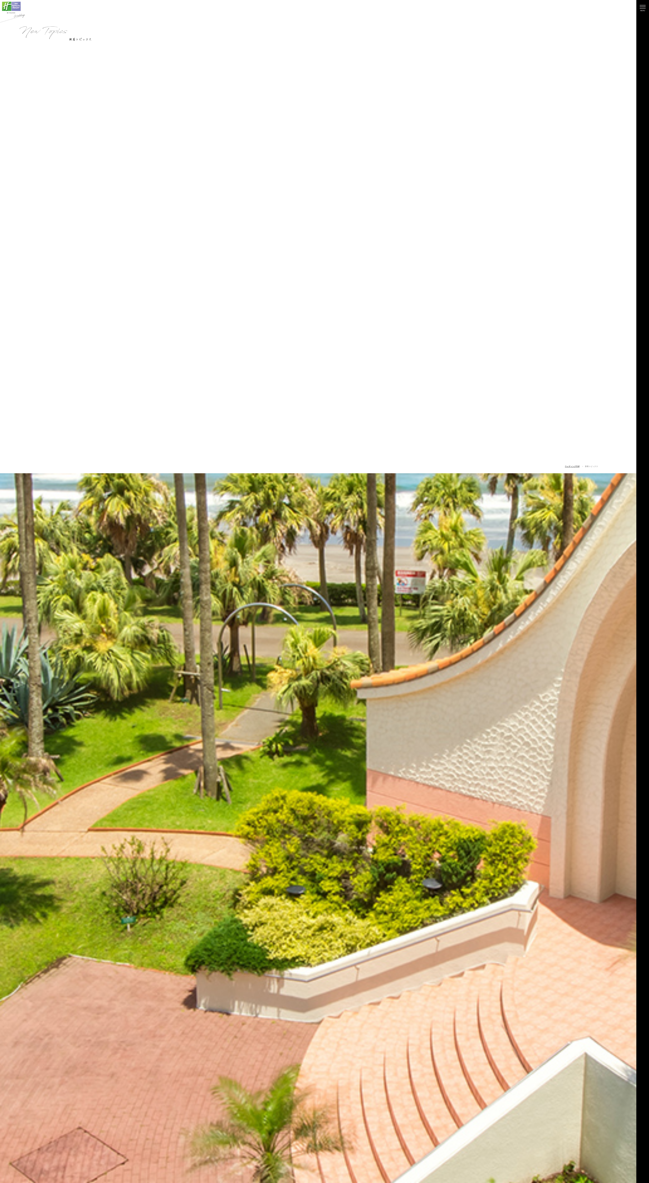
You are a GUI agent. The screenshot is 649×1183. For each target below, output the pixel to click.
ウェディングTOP (572, 466)
